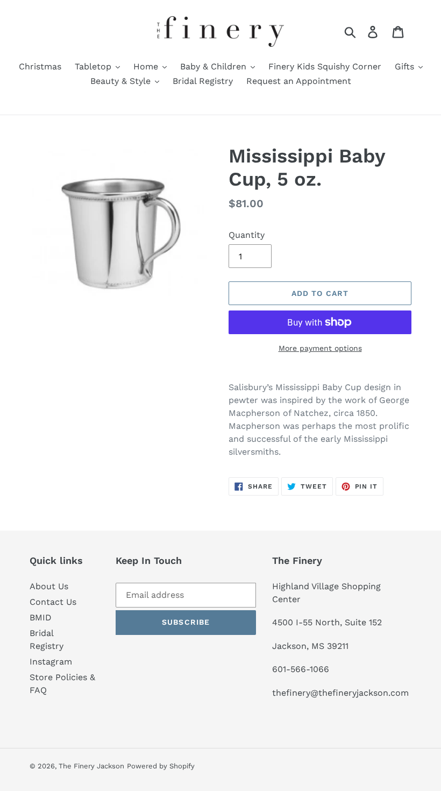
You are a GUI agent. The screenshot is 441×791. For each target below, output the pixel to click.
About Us (49, 586)
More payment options (320, 348)
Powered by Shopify (161, 766)
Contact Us (53, 602)
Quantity (247, 235)
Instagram (51, 661)
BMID (41, 617)
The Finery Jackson (91, 766)
